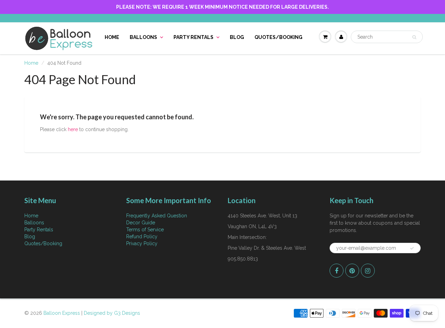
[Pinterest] (352, 271)
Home (112, 37)
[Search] (414, 37)
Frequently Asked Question (156, 215)
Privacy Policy (141, 243)
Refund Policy (141, 236)
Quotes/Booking (278, 37)
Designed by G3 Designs (112, 313)
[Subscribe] (412, 248)
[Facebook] (336, 271)
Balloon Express (61, 313)
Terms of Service (145, 229)
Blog (237, 37)
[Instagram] (368, 271)
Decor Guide (140, 222)
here (73, 129)
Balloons (143, 37)
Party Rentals (193, 37)
